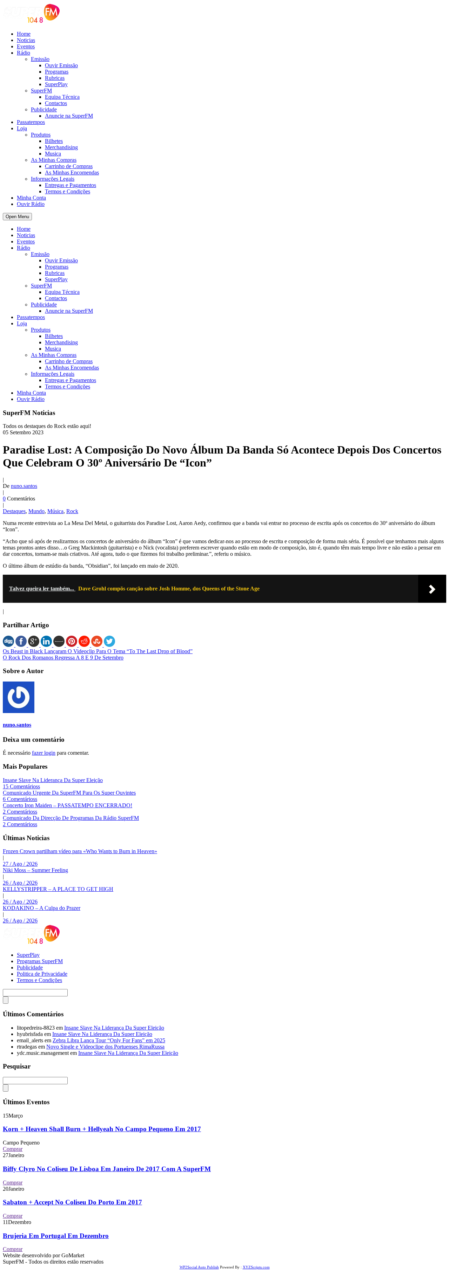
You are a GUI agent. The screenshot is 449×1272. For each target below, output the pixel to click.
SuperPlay (56, 84)
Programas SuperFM (40, 961)
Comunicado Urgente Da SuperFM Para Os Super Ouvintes (69, 793)
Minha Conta (31, 198)
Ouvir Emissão (61, 65)
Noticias (26, 40)
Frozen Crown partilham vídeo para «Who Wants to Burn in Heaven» (80, 851)
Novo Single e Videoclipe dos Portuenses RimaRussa (105, 1047)
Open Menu (17, 216)
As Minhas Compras (53, 160)
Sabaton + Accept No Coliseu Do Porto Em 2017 (72, 1202)
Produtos (41, 135)
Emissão (40, 59)
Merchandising (61, 147)
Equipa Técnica (62, 97)
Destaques (14, 511)
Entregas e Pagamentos (70, 185)
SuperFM (41, 91)
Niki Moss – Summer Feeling (35, 870)
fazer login (43, 753)
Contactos (56, 103)
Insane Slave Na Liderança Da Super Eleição (53, 780)
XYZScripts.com (256, 1267)
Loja (22, 128)
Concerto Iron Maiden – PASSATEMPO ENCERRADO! (67, 805)
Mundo (36, 511)
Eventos (26, 46)
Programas (56, 72)
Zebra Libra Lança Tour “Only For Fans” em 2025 (109, 1040)
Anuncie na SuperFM (69, 116)
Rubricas (55, 78)
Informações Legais (52, 179)
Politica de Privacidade (42, 974)
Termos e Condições (67, 191)
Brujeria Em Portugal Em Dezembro (56, 1235)
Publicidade (44, 109)
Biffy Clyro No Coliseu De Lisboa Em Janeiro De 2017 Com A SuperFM (107, 1169)
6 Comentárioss (20, 799)
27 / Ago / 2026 (20, 864)
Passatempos (31, 122)
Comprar (12, 1149)
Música (55, 511)
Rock (72, 511)
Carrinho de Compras (69, 166)
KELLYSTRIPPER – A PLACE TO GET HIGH (58, 889)
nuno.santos (24, 486)
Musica (53, 154)
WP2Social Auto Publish (199, 1267)
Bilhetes (54, 141)
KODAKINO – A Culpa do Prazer (41, 908)
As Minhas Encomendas (72, 172)
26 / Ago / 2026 (20, 883)
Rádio (23, 53)
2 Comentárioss (20, 812)
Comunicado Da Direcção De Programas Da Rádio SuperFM (71, 818)
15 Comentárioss (21, 786)
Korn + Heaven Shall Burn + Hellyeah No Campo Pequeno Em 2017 (102, 1129)
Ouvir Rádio (31, 204)
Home (24, 34)
